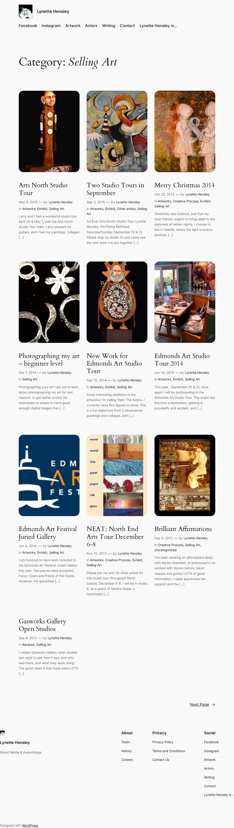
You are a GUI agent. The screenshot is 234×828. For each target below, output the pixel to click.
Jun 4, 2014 (28, 546)
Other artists (126, 209)
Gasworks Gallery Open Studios (42, 625)
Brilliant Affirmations (183, 529)
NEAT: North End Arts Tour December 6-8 (115, 536)
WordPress (30, 825)
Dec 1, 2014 (27, 372)
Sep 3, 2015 (96, 202)
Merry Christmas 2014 (184, 185)
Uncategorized (165, 550)
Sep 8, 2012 (163, 538)
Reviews (28, 644)
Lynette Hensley (53, 11)
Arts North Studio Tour (43, 189)
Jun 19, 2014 (164, 372)
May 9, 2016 (28, 202)
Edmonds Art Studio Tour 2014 (182, 359)
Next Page (202, 704)
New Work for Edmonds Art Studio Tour (114, 363)
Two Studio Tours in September (115, 189)
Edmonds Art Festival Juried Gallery (48, 532)
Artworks (28, 209)
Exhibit (42, 209)
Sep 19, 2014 (96, 380)
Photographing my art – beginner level (49, 359)
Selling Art (56, 209)
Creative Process (185, 201)
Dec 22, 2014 (164, 194)
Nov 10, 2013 (97, 553)
